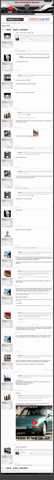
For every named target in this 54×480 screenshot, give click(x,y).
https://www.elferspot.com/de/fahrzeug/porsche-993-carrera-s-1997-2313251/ (33, 305)
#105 (51, 127)
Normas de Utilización (41, 475)
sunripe (3, 41)
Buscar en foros (5, 14)
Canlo (3, 363)
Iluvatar (3, 160)
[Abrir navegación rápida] (51, 23)
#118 (51, 390)
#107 (51, 167)
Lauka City (10, 126)
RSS (51, 473)
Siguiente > (25, 29)
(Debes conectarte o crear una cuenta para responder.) (42, 468)
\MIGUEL (4, 63)
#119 (51, 444)
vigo (11, 245)
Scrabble (4, 278)
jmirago (3, 238)
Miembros (16, 11)
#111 (51, 245)
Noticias (46, 473)
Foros (10, 12)
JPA (3, 82)
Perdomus (17, 247)
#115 (51, 332)
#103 (51, 89)
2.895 (11, 301)
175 (11, 367)
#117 (51, 371)
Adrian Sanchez (18, 50)
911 (5, 27)
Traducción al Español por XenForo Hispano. (28, 475)
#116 (51, 351)
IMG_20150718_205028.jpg (24, 37)
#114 (51, 308)
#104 (51, 108)
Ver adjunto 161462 (36, 154)
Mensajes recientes (12, 14)
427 (11, 164)
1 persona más (28, 247)
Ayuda (43, 473)
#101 (51, 48)
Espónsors (29, 11)
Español (3, 473)
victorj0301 (23, 247)
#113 (51, 285)
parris (20, 247)
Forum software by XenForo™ (11, 475)
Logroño (11, 69)
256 (11, 387)
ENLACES (22, 11)
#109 (51, 207)
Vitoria (11, 462)
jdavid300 (17, 465)
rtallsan (3, 138)
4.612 (11, 282)
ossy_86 (4, 456)
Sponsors (40, 473)
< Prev (8, 29)
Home (5, 11)
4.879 (11, 124)
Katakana (4, 120)
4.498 (11, 67)
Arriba (50, 473)
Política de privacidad (49, 475)
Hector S (13, 27)
